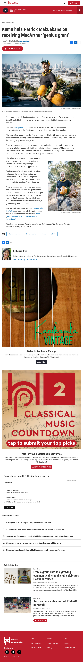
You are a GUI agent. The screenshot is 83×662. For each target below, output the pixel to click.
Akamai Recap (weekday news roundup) (18, 500)
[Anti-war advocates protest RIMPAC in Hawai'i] (17, 605)
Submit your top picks (41, 467)
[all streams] (80, 10)
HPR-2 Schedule (36, 648)
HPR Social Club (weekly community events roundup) (22, 502)
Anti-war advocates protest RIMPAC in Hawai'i (55, 602)
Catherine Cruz (24, 41)
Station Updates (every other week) (16, 492)
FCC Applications (69, 648)
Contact (49, 638)
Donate (75, 3)
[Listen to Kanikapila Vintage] (41, 307)
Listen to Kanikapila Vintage (41, 351)
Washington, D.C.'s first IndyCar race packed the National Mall (28, 522)
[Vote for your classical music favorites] (41, 409)
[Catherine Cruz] (6, 254)
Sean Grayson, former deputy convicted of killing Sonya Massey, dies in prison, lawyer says (39, 536)
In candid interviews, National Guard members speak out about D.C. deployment (35, 529)
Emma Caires (37, 608)
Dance (44, 234)
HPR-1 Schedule (36, 643)
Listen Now (41, 362)
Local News (36, 569)
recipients (19, 127)
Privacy (49, 648)
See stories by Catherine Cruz (25, 259)
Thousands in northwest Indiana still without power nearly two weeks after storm (35, 550)
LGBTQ (53, 234)
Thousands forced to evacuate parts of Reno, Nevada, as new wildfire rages (33, 543)
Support (66, 643)
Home (32, 638)
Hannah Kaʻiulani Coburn (40, 582)
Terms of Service (52, 643)
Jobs (65, 638)
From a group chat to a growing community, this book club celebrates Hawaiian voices (56, 575)
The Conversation (8, 22)
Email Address (9, 482)
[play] (5, 10)
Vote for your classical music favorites (41, 453)
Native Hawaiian (31, 234)
